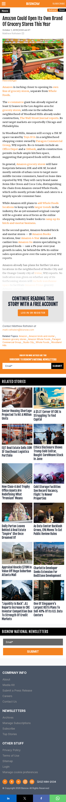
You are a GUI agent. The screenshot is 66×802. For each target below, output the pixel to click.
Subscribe (58, 3)
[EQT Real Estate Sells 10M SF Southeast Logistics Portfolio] (17, 443)
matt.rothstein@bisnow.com (18, 329)
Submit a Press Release (17, 690)
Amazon (7, 87)
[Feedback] (31, 781)
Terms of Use (10, 755)
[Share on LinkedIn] (8, 798)
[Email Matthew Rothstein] (23, 33)
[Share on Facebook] (41, 798)
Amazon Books (41, 234)
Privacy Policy (11, 750)
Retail (62, 10)
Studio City (28, 342)
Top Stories (9, 734)
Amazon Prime (34, 285)
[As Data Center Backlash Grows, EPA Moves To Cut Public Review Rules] (49, 521)
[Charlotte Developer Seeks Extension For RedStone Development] (49, 560)
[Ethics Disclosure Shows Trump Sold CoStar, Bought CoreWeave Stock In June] (49, 443)
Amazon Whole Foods (39, 339)
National (53, 10)
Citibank (31, 149)
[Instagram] (25, 781)
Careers (7, 696)
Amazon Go (25, 242)
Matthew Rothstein (11, 33)
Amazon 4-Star (30, 238)
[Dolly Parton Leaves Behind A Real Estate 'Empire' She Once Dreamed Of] (17, 521)
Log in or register (33, 312)
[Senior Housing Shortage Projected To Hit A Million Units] (17, 405)
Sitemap (7, 761)
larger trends (43, 207)
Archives (8, 717)
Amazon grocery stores (30, 164)
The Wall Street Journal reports (39, 118)
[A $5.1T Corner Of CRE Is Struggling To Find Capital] (49, 405)
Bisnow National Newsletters (25, 631)
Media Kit (8, 685)
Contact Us (9, 701)
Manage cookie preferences (20, 772)
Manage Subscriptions (16, 723)
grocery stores (11, 110)
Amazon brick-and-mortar (42, 336)
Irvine (38, 273)
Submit (57, 365)
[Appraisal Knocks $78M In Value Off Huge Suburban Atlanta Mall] (17, 560)
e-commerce (15, 102)
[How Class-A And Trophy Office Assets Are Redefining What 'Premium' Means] (17, 482)
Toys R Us (30, 137)
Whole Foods (42, 342)
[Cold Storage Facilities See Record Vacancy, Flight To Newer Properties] (49, 482)
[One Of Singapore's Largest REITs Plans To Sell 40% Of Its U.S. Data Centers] (49, 601)
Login (6, 766)
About (6, 679)
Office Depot (10, 149)
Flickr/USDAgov (9, 81)
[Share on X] (25, 798)
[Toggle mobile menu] (4, 3)
